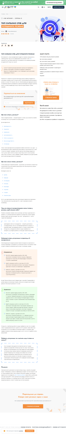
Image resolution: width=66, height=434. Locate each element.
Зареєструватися (58, 7)
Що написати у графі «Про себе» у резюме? (51, 108)
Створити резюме (33, 406)
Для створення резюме (20, 375)
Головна (3, 14)
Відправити (29, 103)
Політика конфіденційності (41, 427)
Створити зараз (51, 97)
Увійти (49, 7)
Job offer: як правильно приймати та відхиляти (52, 119)
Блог (7, 14)
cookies (21, 431)
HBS (30, 58)
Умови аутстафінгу (59, 427)
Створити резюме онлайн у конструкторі (51, 113)
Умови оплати (29, 106)
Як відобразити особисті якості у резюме (50, 110)
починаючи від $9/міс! (54, 2)
